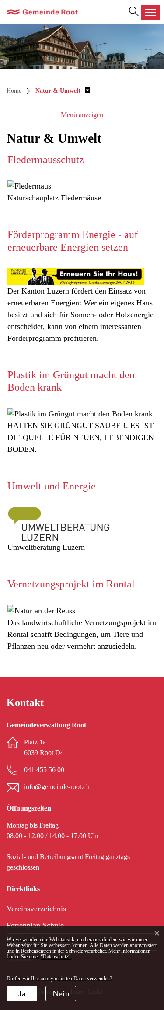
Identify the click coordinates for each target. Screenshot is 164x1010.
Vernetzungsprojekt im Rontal (71, 584)
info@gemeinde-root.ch (57, 786)
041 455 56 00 (44, 769)
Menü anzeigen (82, 115)
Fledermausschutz (45, 159)
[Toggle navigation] (150, 12)
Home (14, 90)
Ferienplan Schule (35, 925)
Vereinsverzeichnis (36, 908)
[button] (62, 90)
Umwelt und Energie (51, 486)
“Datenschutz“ (55, 957)
